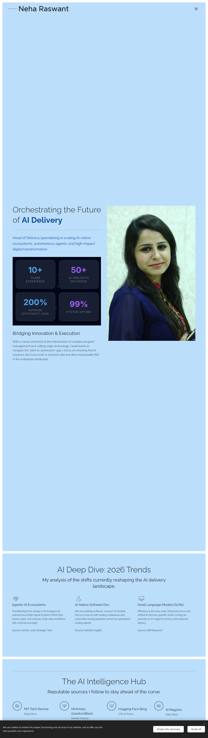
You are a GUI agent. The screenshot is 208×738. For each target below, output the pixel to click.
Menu (197, 9)
